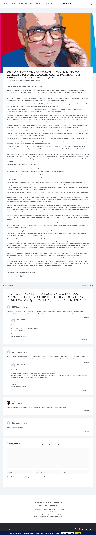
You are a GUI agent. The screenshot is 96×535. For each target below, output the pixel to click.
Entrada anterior (8, 285)
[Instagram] (68, 4)
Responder (86, 317)
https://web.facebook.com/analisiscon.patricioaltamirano (21, 272)
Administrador (21, 319)
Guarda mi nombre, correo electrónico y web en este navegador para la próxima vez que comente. (34, 477)
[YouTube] (70, 4)
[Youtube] (90, 529)
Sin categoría (18, 80)
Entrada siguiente (87, 285)
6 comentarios (10, 80)
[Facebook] (64, 4)
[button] (15, 4)
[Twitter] (66, 4)
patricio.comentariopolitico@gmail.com (16, 276)
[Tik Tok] (73, 4)
